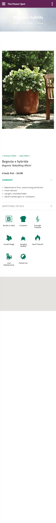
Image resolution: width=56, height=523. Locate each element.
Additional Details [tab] (13, 206)
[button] (28, 292)
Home (16, 23)
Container (23, 225)
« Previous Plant (9, 155)
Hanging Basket (23, 245)
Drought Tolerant (37, 226)
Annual (40, 23)
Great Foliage (9, 244)
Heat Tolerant (37, 244)
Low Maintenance (9, 264)
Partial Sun (23, 263)
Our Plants (28, 23)
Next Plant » (24, 155)
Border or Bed (9, 225)
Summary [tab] (7, 179)
